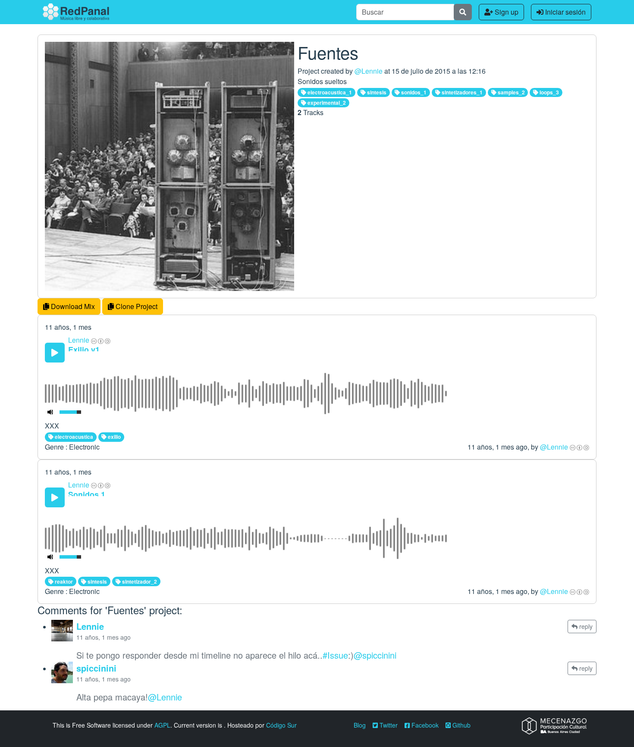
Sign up (505, 12)
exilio (114, 437)
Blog (360, 725)
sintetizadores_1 (461, 92)
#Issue (335, 655)
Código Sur (281, 725)
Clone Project (135, 306)
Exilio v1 (84, 349)
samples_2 (510, 92)
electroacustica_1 (329, 92)
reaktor (63, 581)
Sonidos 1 (86, 494)
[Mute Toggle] (50, 412)
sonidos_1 (413, 92)
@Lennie (369, 71)
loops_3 (548, 92)
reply (585, 626)
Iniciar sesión (564, 12)
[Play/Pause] (55, 353)
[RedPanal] (76, 12)
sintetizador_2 (139, 581)
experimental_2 (326, 102)
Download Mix (72, 306)
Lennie (78, 340)
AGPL (162, 725)
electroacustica (73, 437)
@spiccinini (375, 655)
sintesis (376, 92)
